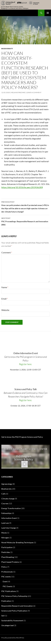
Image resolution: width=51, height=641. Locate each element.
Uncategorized (7, 625)
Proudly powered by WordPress (12, 638)
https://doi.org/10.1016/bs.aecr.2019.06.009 (22, 187)
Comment (6, 252)
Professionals (7, 572)
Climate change (7, 498)
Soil (2, 615)
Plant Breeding (7, 557)
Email (4, 298)
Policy (4, 567)
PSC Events (7, 586)
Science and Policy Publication (14, 611)
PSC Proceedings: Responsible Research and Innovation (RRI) (24, 221)
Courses (4, 503)
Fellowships (6, 513)
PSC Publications (8, 591)
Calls (3, 494)
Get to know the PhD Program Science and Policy (22, 437)
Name (4, 287)
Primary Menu (47, 13)
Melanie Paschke (18, 92)
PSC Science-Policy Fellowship (14, 596)
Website (5, 310)
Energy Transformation (11, 508)
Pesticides (5, 552)
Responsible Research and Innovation (17, 606)
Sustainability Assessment (12, 620)
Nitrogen (5, 537)
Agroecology (6, 484)
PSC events (6, 576)
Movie (4, 533)
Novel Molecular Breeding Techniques (17, 542)
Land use (5, 523)
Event (5, 581)
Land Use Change (8, 528)
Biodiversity (7, 49)
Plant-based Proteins (10, 562)
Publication (6, 601)
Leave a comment (33, 92)
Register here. (25, 364)
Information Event (9, 518)
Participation (7, 547)
